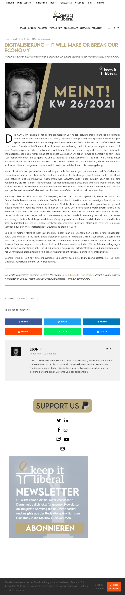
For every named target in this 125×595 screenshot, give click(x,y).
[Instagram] (65, 430)
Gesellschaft (71, 28)
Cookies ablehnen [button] (99, 587)
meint (22, 299)
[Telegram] (62, 448)
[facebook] (58, 430)
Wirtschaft (56, 28)
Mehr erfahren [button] (16, 590)
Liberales (85, 28)
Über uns (79, 3)
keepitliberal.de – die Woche (77, 274)
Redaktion (97, 28)
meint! (53, 3)
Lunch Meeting (24, 3)
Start (23, 28)
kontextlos (41, 3)
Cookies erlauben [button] (114, 587)
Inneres (32, 28)
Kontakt (100, 3)
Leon (7, 39)
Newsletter (66, 3)
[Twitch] (66, 420)
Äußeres (42, 28)
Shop (90, 3)
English (10, 3)
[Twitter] (59, 420)
